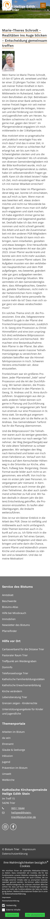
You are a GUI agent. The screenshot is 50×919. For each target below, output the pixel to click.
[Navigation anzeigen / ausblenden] (43, 5)
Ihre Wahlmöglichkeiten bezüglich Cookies (25, 864)
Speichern (12, 914)
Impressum (6, 897)
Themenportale (13, 723)
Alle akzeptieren (35, 914)
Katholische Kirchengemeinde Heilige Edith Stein (24, 791)
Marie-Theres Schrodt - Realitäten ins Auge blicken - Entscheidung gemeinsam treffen (24, 38)
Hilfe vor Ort (11, 641)
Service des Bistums (17, 586)
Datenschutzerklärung (15, 893)
